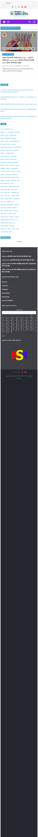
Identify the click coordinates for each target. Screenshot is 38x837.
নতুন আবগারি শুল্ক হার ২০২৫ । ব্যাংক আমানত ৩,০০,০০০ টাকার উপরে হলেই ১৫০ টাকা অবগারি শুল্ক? (18, 60)
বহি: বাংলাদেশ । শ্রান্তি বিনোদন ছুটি (10, 186)
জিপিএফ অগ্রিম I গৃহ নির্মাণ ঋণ (9, 159)
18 (13, 325)
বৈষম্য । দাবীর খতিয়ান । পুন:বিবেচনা (10, 199)
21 (27, 325)
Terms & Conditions (7, 300)
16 (3, 325)
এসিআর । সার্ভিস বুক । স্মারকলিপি (9, 150)
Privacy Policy (6, 293)
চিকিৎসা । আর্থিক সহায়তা (7, 153)
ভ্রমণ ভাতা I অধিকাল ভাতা (7, 202)
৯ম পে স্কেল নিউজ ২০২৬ (7, 129)
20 (23, 325)
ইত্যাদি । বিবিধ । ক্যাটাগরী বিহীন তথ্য (10, 141)
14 (28, 322)
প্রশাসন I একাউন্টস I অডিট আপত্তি (9, 177)
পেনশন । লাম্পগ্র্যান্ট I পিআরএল (9, 174)
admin (12, 65)
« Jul (3, 336)
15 (32, 322)
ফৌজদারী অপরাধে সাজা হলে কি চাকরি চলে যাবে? (19, 256)
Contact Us (5, 285)
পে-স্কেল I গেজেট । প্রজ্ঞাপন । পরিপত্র (10, 171)
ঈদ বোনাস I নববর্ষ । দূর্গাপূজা (8, 144)
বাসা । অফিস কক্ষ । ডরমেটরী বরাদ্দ (10, 192)
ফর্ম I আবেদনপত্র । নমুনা (7, 183)
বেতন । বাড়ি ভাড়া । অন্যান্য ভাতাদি (10, 195)
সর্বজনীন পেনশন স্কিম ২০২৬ (8, 223)
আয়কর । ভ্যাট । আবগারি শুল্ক (8, 54)
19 (18, 325)
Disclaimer (5, 289)
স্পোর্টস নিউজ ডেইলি (6, 232)
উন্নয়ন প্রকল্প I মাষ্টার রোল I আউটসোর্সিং (11, 147)
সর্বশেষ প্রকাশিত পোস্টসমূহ (8, 226)
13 (23, 322)
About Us (4, 282)
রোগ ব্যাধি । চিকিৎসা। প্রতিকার (9, 208)
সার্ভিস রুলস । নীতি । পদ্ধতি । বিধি (10, 229)
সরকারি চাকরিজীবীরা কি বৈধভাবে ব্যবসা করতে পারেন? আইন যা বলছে (19, 104)
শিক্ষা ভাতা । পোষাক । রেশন (8, 214)
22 (32, 325)
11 (13, 322)
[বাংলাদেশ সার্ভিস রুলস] (4, 22)
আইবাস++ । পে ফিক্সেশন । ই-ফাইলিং (10, 132)
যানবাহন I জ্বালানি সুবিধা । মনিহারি (10, 205)
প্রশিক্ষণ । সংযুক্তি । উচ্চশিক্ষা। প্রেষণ (10, 180)
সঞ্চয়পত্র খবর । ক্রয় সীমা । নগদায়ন (10, 217)
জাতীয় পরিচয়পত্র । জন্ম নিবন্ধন (9, 156)
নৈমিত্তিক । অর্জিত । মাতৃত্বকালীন (9, 168)
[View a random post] (34, 22)
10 (8, 322)
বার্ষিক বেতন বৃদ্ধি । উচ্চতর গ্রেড (9, 189)
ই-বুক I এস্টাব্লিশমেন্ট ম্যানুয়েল (8, 138)
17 (8, 325)
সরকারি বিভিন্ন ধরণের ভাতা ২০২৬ (9, 220)
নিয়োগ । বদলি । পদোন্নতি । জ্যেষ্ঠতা (10, 165)
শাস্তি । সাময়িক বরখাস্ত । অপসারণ (9, 211)
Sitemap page (5, 296)
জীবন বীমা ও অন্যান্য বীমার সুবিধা (9, 162)
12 (18, 322)
